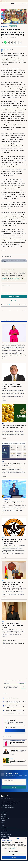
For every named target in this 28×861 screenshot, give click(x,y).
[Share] (17, 42)
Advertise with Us (5, 818)
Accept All (14, 857)
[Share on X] (8, 42)
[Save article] (20, 42)
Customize (14, 854)
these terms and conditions (15, 278)
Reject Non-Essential (14, 851)
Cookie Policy (4, 832)
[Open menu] (2, 3)
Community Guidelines (6, 834)
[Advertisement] (14, 662)
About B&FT (3, 814)
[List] (9, 294)
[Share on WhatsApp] (5, 42)
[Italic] (5, 294)
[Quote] (7, 294)
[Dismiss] (25, 719)
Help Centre (3, 816)
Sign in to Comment (14, 296)
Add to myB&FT (14, 26)
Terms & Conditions (5, 828)
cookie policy (13, 848)
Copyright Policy (4, 838)
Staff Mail (3, 822)
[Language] (23, 3)
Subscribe (14, 300)
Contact (3, 820)
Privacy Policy (4, 830)
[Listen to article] (2, 42)
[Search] (25, 3)
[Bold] (2, 294)
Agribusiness (4, 26)
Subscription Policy (5, 836)
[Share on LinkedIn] (14, 42)
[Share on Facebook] (11, 42)
